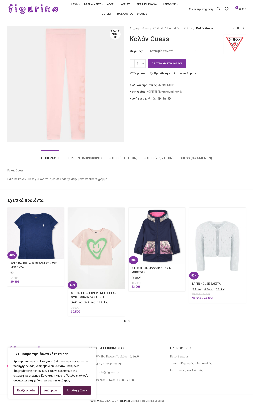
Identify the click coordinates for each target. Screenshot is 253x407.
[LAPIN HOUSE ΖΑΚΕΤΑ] (217, 244)
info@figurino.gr (108, 372)
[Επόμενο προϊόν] (243, 28)
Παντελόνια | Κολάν (179, 28)
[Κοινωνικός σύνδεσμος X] (154, 98)
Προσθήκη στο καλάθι (167, 63)
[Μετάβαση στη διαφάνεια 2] (129, 321)
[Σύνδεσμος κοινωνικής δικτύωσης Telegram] (169, 98)
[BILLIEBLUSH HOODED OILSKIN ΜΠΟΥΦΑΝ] (157, 236)
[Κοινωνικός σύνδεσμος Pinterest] (159, 98)
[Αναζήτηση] (219, 9)
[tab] (50, 156)
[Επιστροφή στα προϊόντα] (238, 28)
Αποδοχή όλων (77, 390)
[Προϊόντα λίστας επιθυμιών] (227, 9)
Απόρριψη (51, 390)
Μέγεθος (136, 51)
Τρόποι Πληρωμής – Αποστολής (191, 363)
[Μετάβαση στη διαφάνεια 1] (125, 321)
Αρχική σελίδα (139, 28)
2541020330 (114, 364)
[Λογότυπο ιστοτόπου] (33, 8)
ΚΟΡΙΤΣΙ (158, 28)
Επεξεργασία (26, 390)
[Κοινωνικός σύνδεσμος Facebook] (149, 98)
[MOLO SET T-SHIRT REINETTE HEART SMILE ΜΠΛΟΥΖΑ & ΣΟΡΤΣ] (96, 248)
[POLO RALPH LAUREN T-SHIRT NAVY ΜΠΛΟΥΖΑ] (35, 233)
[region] (52, 373)
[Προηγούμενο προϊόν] (233, 28)
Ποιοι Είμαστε (179, 356)
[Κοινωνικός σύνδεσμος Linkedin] (164, 98)
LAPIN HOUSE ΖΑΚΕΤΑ (206, 283)
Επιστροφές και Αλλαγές (186, 370)
